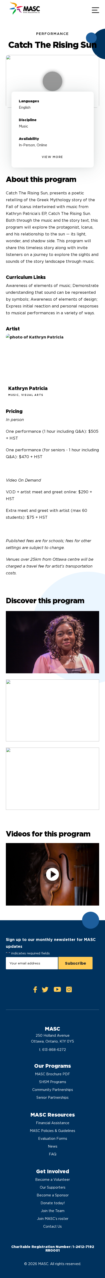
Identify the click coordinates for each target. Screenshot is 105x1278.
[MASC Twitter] (45, 990)
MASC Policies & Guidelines (52, 1131)
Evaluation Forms (52, 1139)
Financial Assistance (52, 1123)
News (52, 1146)
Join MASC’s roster (52, 1219)
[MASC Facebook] (35, 990)
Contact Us (52, 1226)
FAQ (52, 1154)
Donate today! (53, 1203)
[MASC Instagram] (68, 990)
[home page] (24, 9)
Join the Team (52, 1211)
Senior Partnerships (52, 1097)
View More (52, 157)
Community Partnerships (52, 1090)
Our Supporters (52, 1187)
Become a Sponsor (53, 1195)
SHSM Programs (52, 1082)
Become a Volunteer (52, 1180)
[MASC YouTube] (57, 990)
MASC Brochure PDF (52, 1074)
